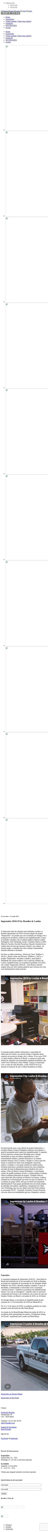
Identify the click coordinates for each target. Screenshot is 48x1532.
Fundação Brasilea (8, 1412)
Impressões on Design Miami (11, 1394)
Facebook (4, 1438)
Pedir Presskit (6, 1429)
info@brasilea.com (8, 1423)
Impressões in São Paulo (10, 1398)
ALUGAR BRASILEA (10, 13)
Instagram (14, 1438)
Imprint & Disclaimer (9, 1427)
